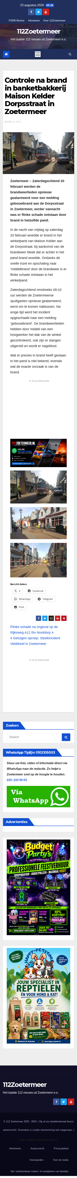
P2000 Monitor (16, 20)
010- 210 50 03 (17, 780)
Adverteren (34, 20)
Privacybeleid (61, 1148)
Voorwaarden (36, 1159)
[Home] (6, 54)
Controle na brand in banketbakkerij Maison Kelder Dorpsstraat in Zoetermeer (36, 96)
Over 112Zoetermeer (54, 20)
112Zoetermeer (38, 31)
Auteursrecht (37, 1148)
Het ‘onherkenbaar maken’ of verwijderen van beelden (39, 1171)
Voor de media (60, 1159)
